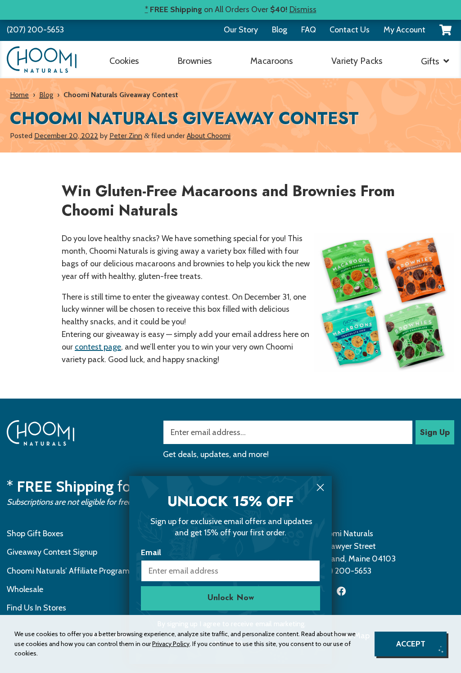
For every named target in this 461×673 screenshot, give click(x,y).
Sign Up (435, 432)
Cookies (124, 60)
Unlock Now (231, 598)
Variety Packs (356, 60)
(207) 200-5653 (35, 30)
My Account (404, 30)
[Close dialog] (320, 487)
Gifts (430, 61)
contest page (98, 347)
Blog (279, 30)
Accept (410, 644)
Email (151, 552)
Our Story (241, 30)
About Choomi (208, 135)
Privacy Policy (171, 644)
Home (19, 94)
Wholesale (25, 589)
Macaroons (271, 60)
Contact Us (350, 30)
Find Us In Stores (36, 608)
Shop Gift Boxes (35, 533)
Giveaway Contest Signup (52, 552)
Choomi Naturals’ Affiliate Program (68, 571)
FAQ (308, 30)
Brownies (194, 60)
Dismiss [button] (302, 9)
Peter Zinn (125, 135)
